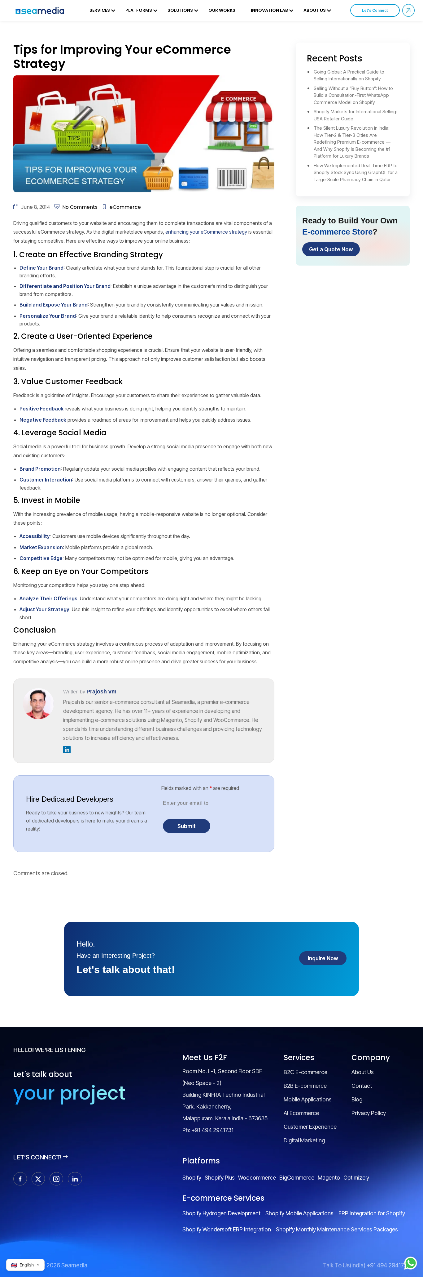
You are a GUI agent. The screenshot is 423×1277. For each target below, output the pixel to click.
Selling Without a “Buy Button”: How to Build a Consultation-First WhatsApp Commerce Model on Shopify (353, 95)
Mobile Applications (308, 1099)
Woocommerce (257, 1177)
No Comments (80, 207)
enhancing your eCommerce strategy (206, 232)
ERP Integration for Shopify (371, 1213)
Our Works (221, 10)
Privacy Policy (368, 1113)
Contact (361, 1085)
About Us (314, 10)
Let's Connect (375, 10)
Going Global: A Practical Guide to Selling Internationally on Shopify (349, 75)
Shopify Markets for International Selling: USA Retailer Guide (355, 115)
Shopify (191, 1177)
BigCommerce (296, 1177)
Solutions (180, 10)
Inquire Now (323, 958)
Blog (356, 1099)
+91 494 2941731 (212, 1130)
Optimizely (356, 1177)
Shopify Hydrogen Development (221, 1213)
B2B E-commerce (305, 1085)
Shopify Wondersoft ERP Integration (226, 1229)
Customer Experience (310, 1126)
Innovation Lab (269, 10)
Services (99, 10)
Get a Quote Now (331, 249)
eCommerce (125, 207)
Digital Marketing (304, 1140)
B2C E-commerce (305, 1072)
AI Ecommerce (301, 1113)
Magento (329, 1177)
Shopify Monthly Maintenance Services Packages (337, 1229)
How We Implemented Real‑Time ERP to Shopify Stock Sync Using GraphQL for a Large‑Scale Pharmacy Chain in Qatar (356, 172)
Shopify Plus (220, 1177)
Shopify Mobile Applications (299, 1213)
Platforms (138, 10)
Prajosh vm (101, 691)
